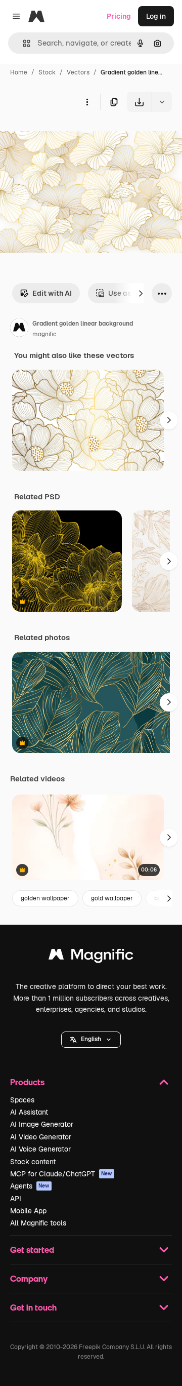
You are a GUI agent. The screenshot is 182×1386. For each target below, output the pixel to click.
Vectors (78, 72)
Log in (156, 16)
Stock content (33, 1161)
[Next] (140, 293)
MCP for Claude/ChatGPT (61, 1173)
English (91, 1039)
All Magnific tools (38, 1222)
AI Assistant (29, 1112)
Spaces (22, 1099)
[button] (91, 1040)
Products (27, 1082)
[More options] (87, 102)
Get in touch (33, 1307)
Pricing (119, 16)
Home (18, 72)
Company (29, 1278)
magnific (44, 334)
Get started (32, 1249)
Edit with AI (52, 293)
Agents (30, 1186)
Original (65, 135)
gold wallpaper (112, 898)
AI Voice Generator (40, 1149)
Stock (47, 72)
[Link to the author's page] (19, 329)
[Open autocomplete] (22, 43)
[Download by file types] (162, 102)
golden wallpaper (45, 898)
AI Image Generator (41, 1124)
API (15, 1198)
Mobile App (28, 1210)
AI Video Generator (40, 1136)
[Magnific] (91, 957)
